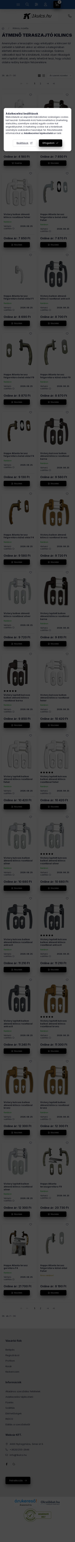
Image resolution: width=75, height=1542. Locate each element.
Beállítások (22, 143)
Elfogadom (48, 143)
